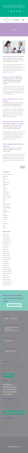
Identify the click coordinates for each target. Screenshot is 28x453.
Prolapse (16, 61)
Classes (4, 190)
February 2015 (6, 277)
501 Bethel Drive (8, 329)
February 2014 (6, 279)
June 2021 (5, 245)
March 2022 (5, 237)
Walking (5, 227)
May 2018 (5, 263)
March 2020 (5, 255)
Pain (4, 201)
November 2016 (6, 271)
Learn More (7, 375)
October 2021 (6, 243)
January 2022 (6, 239)
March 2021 (5, 251)
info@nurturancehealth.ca (11, 351)
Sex (3, 221)
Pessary (4, 209)
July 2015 (5, 275)
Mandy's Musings (16, 80)
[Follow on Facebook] (8, 11)
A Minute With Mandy (8, 174)
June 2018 (5, 261)
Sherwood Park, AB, (11, 330)
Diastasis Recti (7, 60)
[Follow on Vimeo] (20, 11)
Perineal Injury (6, 205)
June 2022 (5, 234)
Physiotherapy (16, 82)
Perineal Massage (7, 207)
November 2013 (6, 283)
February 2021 (6, 253)
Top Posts (5, 223)
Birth (4, 127)
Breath (4, 186)
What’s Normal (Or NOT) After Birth (13, 56)
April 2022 (5, 236)
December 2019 (6, 257)
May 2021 (5, 247)
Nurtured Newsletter (7, 394)
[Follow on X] (14, 11)
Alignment (5, 176)
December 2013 (6, 281)
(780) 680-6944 (21, 7)
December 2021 (6, 241)
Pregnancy (5, 217)
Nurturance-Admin (9, 58)
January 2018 (6, 267)
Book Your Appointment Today (13, 412)
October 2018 (6, 259)
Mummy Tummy (7, 82)
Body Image (9, 127)
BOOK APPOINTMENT (14, 305)
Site (19, 446)
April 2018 (5, 265)
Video (19, 106)
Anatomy (5, 149)
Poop (4, 213)
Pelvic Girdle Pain (7, 203)
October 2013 (6, 285)
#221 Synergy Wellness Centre (12, 327)
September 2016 (6, 273)
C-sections (5, 188)
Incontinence (15, 60)
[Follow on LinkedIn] (17, 11)
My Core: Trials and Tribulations (12, 77)
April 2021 (5, 249)
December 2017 (6, 269)
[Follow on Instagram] (11, 11)
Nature (4, 199)
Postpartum (9, 61)
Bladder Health (6, 182)
